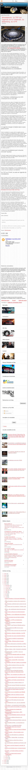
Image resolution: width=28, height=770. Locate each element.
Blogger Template (10, 766)
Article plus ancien (23, 300)
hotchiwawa (8, 238)
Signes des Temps (8, 543)
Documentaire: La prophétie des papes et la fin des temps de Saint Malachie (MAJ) (17, 443)
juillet (6, 592)
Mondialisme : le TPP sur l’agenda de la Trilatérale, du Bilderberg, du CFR (13, 19)
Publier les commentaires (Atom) (15, 302)
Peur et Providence (8, 561)
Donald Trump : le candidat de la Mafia (13, 725)
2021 (5, 576)
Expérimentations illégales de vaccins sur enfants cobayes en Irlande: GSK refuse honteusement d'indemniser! (13, 556)
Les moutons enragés (9, 548)
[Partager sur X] (5, 233)
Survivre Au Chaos (8, 560)
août (6, 591)
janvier (6, 759)
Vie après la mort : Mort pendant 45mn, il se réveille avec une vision (17, 512)
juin (6, 594)
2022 (5, 575)
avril (6, 597)
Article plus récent (5, 300)
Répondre (8, 245)
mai (6, 595)
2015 (5, 760)
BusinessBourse (8, 523)
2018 (5, 581)
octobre (7, 588)
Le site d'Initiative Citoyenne (11, 554)
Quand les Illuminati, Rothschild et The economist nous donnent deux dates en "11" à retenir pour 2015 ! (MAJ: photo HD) (16, 436)
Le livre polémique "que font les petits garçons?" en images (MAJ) (16, 478)
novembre (7, 586)
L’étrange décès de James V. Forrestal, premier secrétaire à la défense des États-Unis (13, 539)
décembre (7, 585)
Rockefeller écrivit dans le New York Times (10, 189)
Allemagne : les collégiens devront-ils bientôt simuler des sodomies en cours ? (17, 495)
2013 (5, 763)
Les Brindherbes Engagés (10, 564)
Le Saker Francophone (9, 536)
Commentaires (8, 413)
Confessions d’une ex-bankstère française (14, 670)
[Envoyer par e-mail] (2, 233)
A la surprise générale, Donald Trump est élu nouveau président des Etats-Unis (17, 469)
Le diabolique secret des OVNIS (15, 460)
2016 (5, 584)
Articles (6, 411)
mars (6, 756)
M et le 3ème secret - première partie (16, 503)
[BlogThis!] (3, 233)
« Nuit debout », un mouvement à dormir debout (15, 705)
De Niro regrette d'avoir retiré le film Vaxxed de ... (15, 687)
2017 (5, 582)
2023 (5, 573)
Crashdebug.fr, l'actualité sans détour (13, 531)
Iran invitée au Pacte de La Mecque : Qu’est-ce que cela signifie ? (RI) (14, 533)
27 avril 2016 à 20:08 (15, 238)
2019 (5, 579)
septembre (7, 589)
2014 (5, 761)
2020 (5, 578)
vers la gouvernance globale (14, 48)
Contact (5, 426)
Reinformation (8, 230)
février (6, 757)
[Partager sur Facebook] (7, 233)
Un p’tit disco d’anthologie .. (10, 565)
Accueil (14, 300)
